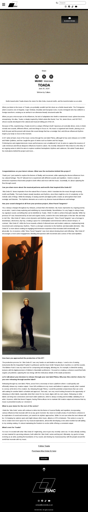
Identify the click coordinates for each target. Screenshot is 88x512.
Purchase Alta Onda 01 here (44, 451)
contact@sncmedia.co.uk (44, 505)
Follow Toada (44, 446)
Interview (44, 458)
